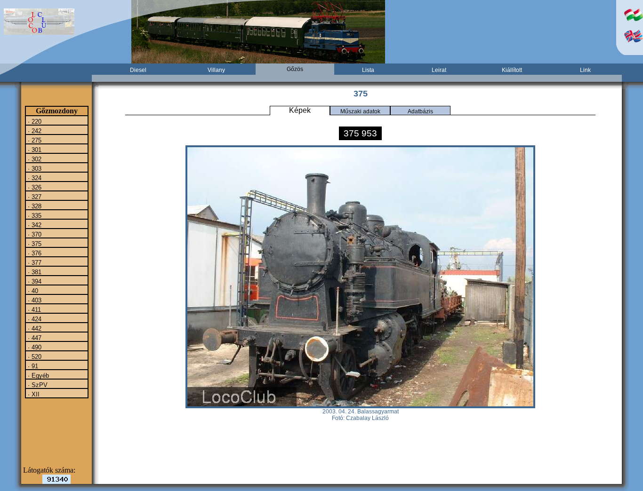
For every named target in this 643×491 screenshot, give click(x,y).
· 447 (33, 337)
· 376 (33, 253)
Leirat (439, 70)
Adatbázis (420, 111)
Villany (216, 70)
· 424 (33, 319)
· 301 (33, 149)
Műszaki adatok (360, 111)
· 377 (33, 262)
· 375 (33, 243)
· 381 (33, 272)
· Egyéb (37, 375)
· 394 (33, 281)
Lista (368, 70)
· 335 (33, 215)
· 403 (33, 300)
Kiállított (512, 70)
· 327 (33, 196)
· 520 (33, 356)
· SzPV (37, 384)
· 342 (33, 225)
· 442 (33, 328)
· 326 (33, 187)
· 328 (33, 206)
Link (585, 70)
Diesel (138, 70)
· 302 (33, 159)
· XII (33, 394)
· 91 (32, 366)
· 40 (32, 290)
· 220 (33, 121)
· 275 (33, 140)
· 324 (33, 177)
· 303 (33, 168)
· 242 (33, 130)
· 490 (33, 347)
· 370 (33, 234)
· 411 (33, 309)
